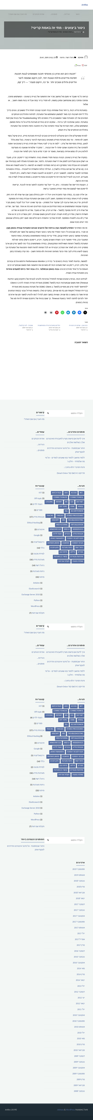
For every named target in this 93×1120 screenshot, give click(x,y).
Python (37, 600)
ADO (66, 493)
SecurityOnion (77, 511)
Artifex (85, 5)
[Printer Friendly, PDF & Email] (81, 65)
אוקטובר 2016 (79, 963)
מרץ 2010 (81, 1044)
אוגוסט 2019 (79, 875)
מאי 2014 (81, 969)
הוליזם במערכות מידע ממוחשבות (49, 325)
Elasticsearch (34, 589)
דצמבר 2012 (79, 992)
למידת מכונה (38, 554)
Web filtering (62, 525)
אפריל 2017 (80, 939)
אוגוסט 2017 (79, 928)
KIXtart (59, 502)
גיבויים (67, 534)
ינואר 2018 (80, 898)
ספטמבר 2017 (78, 922)
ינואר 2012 (80, 1004)
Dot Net (79, 502)
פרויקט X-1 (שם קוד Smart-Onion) (71, 473)
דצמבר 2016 (79, 951)
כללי (42, 548)
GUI (72, 502)
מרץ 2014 (81, 974)
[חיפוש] (47, 413)
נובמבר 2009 (79, 1062)
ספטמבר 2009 (78, 1074)
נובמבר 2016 (79, 957)
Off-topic (38, 498)
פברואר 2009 (79, 1085)
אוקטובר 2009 (79, 1068)
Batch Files (56, 493)
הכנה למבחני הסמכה (75, 538)
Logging (49, 502)
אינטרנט (40, 530)
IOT (40, 493)
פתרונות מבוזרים (76, 557)
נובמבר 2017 (79, 910)
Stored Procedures (75, 516)
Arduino (36, 583)
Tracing (50, 516)
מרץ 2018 (81, 887)
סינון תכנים (54, 547)
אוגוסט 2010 (79, 1027)
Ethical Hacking (33, 523)
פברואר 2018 (79, 893)
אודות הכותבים (38, 14)
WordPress (35, 606)
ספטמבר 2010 (78, 1021)
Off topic (63, 506)
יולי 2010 (81, 1033)
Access (74, 493)
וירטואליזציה (39, 542)
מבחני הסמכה (77, 543)
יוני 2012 (81, 998)
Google (37, 535)
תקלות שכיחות (63, 561)
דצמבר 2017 (79, 904)
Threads (59, 516)
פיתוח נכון (63, 552)
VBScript (55, 520)
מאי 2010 (81, 1039)
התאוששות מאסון (57, 538)
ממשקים (65, 543)
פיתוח (62, 58)
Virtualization (77, 525)
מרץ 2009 (81, 1080)
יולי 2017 (81, 934)
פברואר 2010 (79, 1050)
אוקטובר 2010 (79, 1015)
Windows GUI (55, 529)
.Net (81, 493)
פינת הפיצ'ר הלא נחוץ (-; (74, 467)
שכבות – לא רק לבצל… (25, 325)
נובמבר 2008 (79, 1091)
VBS (63, 520)
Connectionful (76, 497)
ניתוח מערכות (67, 547)
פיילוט (72, 552)
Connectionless (60, 497)
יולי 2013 (81, 986)
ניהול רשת (77, 32)
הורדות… (66, 14)
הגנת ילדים (57, 534)
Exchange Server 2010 (31, 595)
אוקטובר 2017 (79, 916)
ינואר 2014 (80, 980)
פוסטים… (53, 14)
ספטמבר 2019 (78, 869)
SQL (66, 511)
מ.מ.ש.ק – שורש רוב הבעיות (78, 325)
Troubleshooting (75, 520)
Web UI (67, 529)
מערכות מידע (38, 560)
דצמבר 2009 (79, 1056)
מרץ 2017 (81, 945)
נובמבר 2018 (79, 881)
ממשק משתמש (53, 543)
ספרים (80, 552)
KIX (66, 502)
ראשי (78, 14)
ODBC (72, 506)
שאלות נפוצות (78, 561)
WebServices (78, 529)
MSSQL (80, 506)
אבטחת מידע (78, 534)
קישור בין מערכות (60, 557)
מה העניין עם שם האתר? (17, 14)
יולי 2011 (81, 1009)
